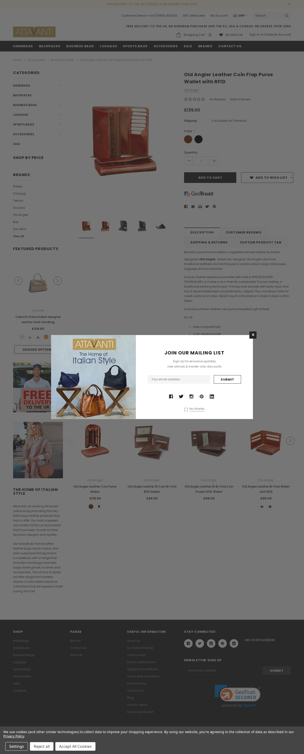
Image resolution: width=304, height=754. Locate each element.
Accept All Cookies (75, 746)
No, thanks (197, 408)
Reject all (42, 746)
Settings (16, 746)
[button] (252, 335)
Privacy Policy (13, 736)
